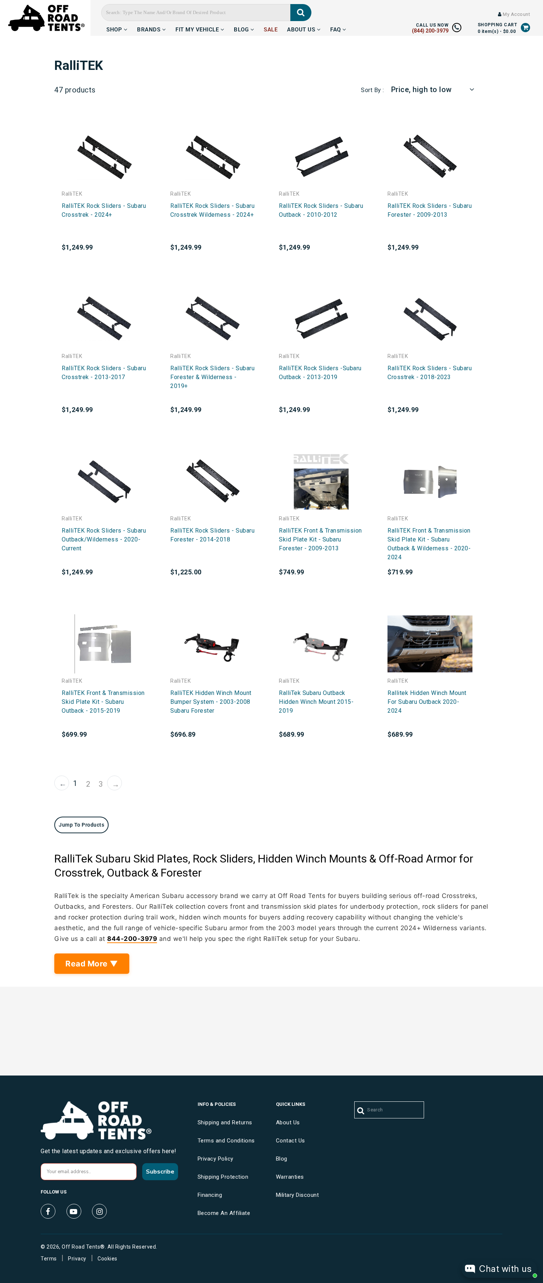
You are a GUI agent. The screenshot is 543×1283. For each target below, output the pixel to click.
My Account (516, 14)
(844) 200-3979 (430, 31)
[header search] (300, 12)
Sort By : (372, 90)
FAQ (336, 28)
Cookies (107, 1259)
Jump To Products (81, 825)
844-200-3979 (132, 938)
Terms (49, 1259)
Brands (149, 28)
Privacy (77, 1259)
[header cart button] (526, 27)
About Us (302, 28)
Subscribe (160, 1172)
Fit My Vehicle (198, 28)
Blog (242, 28)
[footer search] (361, 1111)
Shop (115, 28)
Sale (270, 28)
